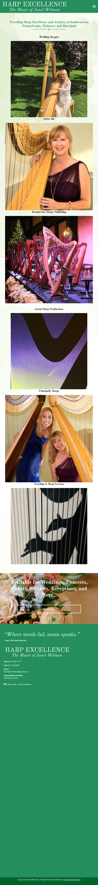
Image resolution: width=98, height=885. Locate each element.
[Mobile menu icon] (94, 6)
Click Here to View (11, 678)
